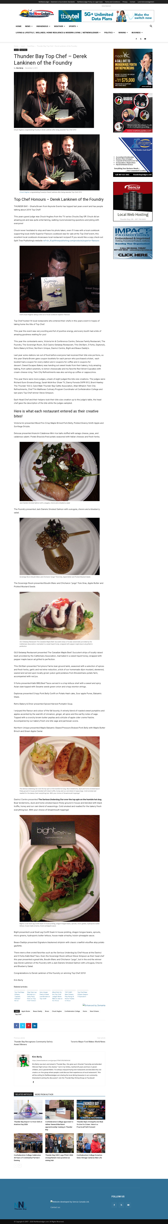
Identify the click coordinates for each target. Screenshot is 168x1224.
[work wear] (133, 113)
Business (136, 32)
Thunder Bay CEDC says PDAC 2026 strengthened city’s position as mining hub (59, 1157)
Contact (132, 2)
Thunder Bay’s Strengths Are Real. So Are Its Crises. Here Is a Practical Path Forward (90, 1124)
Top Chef (18, 1014)
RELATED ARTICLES (23, 1094)
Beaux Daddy (37, 1011)
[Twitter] (141, 39)
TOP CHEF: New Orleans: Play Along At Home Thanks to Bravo (69, 996)
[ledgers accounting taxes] (133, 157)
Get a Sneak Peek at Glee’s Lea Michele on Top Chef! (45, 995)
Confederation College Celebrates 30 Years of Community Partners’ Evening (27, 1157)
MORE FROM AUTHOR (44, 1094)
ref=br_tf (47, 240)
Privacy (125, 2)
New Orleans (94, 1011)
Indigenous (42, 26)
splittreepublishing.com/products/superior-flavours (75, 240)
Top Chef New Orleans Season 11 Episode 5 (82, 994)
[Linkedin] (34, 1025)
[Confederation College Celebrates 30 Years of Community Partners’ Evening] (28, 1143)
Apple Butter (26, 1011)
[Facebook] (136, 39)
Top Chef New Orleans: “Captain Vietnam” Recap (19, 996)
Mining (122, 32)
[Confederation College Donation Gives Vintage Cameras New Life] (91, 1143)
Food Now (30, 46)
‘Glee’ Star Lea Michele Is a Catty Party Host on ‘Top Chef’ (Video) (31, 996)
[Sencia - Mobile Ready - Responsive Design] (133, 201)
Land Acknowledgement (146, 2)
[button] (151, 26)
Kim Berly (19, 68)
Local (23, 46)
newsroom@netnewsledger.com (75, 1207)
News (27, 26)
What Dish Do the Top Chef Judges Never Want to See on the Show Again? (57, 996)
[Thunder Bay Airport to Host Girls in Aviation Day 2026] (28, 1110)
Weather (58, 26)
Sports (72, 26)
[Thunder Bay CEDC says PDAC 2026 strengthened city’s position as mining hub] (59, 1143)
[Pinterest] (28, 1025)
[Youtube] (145, 39)
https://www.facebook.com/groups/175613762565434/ (51, 1060)
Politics (108, 32)
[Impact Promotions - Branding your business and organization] (133, 242)
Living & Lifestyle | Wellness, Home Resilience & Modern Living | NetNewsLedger (57, 32)
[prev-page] (15, 1165)
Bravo (47, 1011)
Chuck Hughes (25, 192)
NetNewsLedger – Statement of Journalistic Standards (57, 2)
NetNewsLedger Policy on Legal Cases (90, 2)
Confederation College (72, 1011)
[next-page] (19, 1165)
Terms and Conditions (112, 2)
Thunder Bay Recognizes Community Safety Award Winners (33, 1043)
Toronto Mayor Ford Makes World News (88, 1042)
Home (18, 26)
